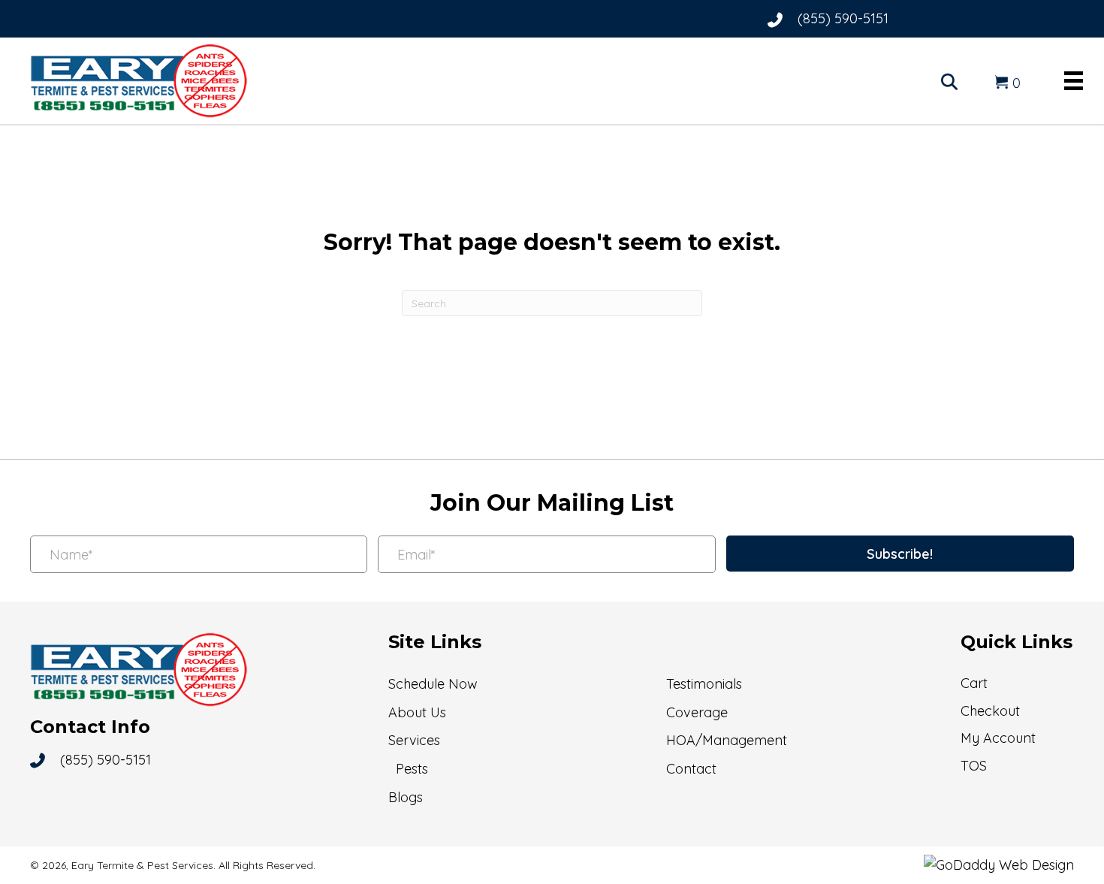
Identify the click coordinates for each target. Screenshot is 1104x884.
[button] (900, 554)
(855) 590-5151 (843, 18)
